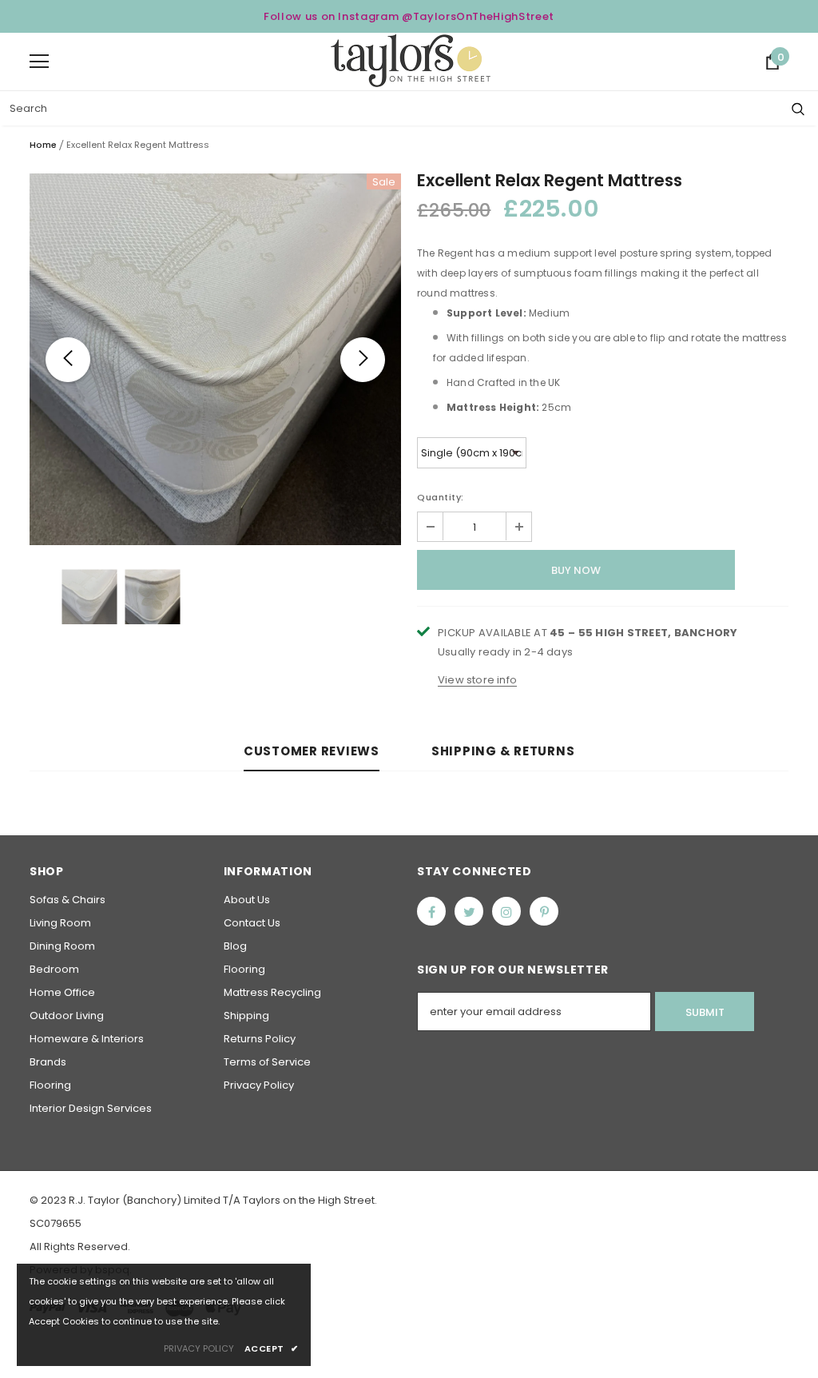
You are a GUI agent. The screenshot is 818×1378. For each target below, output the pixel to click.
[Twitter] (469, 911)
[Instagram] (506, 911)
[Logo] (410, 61)
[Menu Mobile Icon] (39, 61)
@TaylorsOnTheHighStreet (478, 16)
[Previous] (68, 359)
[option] (215, 359)
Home (43, 144)
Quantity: (440, 497)
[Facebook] (431, 911)
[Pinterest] (544, 911)
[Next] (362, 359)
